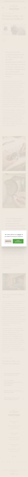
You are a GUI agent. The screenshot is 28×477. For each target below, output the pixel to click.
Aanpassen (8, 241)
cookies (19, 234)
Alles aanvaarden (18, 241)
